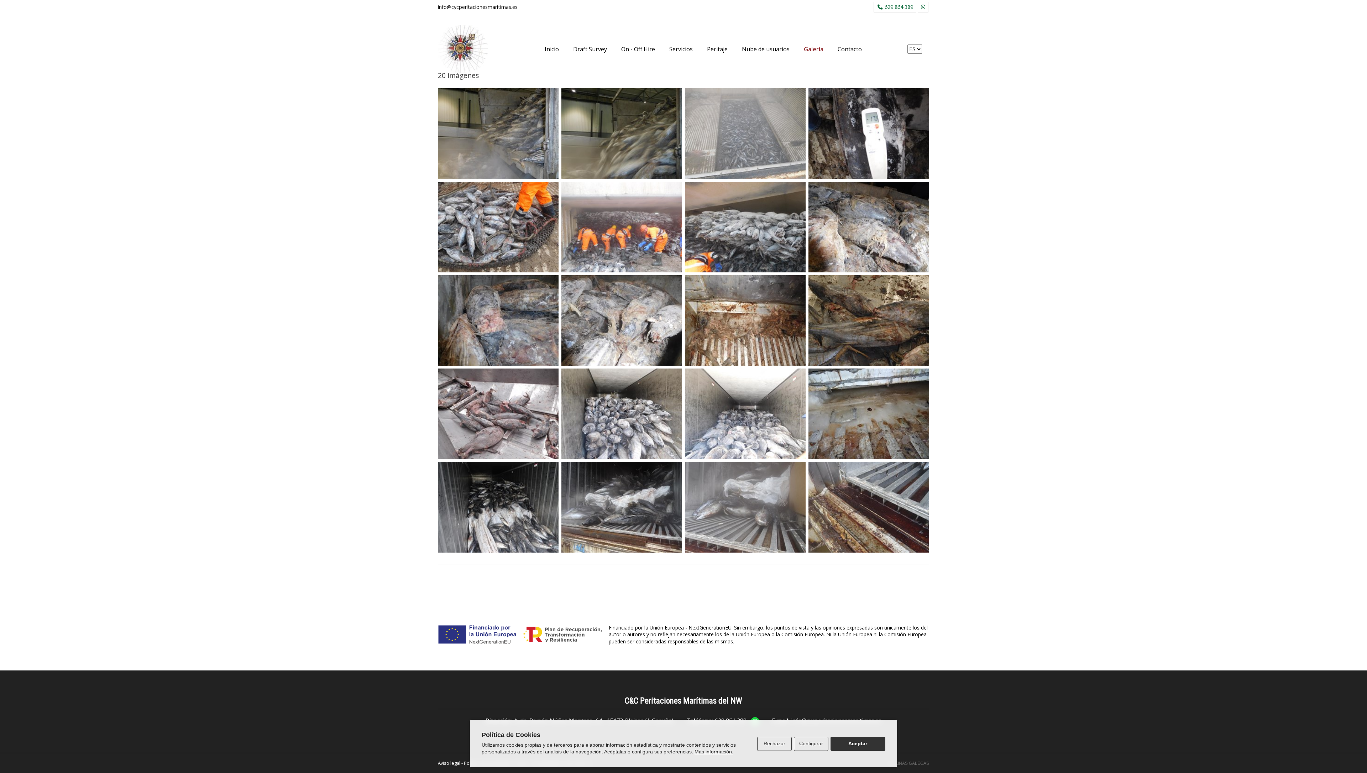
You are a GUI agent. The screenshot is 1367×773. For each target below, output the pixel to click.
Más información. (714, 751)
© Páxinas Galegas (907, 763)
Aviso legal (449, 763)
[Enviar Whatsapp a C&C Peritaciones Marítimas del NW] (923, 7)
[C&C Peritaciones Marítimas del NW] (463, 49)
